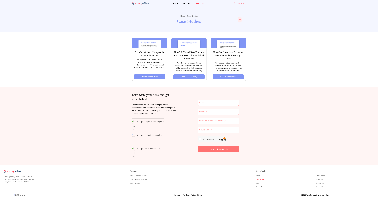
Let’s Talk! (240, 3)
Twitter (193, 195)
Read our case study (149, 77)
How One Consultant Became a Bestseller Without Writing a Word (228, 55)
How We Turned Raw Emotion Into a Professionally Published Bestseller (189, 55)
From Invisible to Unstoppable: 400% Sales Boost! (149, 54)
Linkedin (200, 195)
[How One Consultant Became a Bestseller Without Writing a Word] (228, 43)
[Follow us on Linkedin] (240, 21)
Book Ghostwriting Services (138, 175)
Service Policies (320, 175)
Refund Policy (320, 179)
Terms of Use (320, 183)
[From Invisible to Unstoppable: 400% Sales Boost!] (149, 43)
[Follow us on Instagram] (240, 18)
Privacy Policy (320, 187)
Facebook (186, 195)
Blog (257, 183)
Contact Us (259, 187)
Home (175, 3)
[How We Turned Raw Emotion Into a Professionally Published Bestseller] (189, 43)
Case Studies (260, 179)
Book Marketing (135, 183)
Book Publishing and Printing (139, 179)
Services (186, 3)
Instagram (177, 195)
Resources (200, 3)
